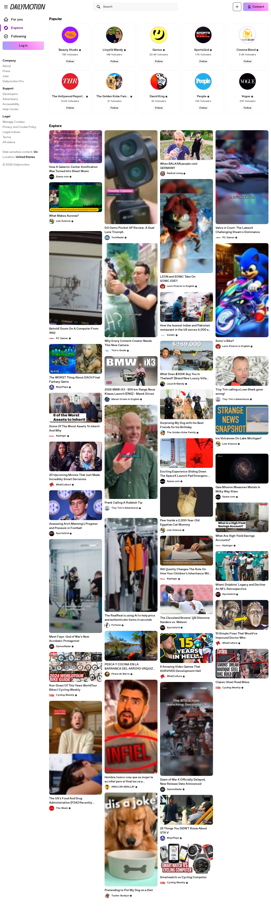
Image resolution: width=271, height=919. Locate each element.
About (7, 66)
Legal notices (11, 132)
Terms (7, 137)
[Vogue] (247, 81)
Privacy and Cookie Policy (19, 127)
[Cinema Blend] (247, 34)
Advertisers (10, 99)
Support (8, 88)
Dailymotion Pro (13, 81)
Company (9, 61)
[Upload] (237, 7)
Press (6, 71)
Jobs (6, 76)
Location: (19, 157)
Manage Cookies (14, 122)
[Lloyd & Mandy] (114, 34)
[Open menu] (6, 7)
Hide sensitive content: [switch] (20, 152)
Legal (6, 116)
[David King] (158, 81)
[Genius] (158, 34)
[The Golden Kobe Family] (114, 81)
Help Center (11, 109)
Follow (70, 61)
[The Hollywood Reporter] (70, 81)
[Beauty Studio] (70, 34)
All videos (9, 142)
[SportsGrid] (203, 34)
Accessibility (11, 104)
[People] (203, 81)
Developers (10, 94)
